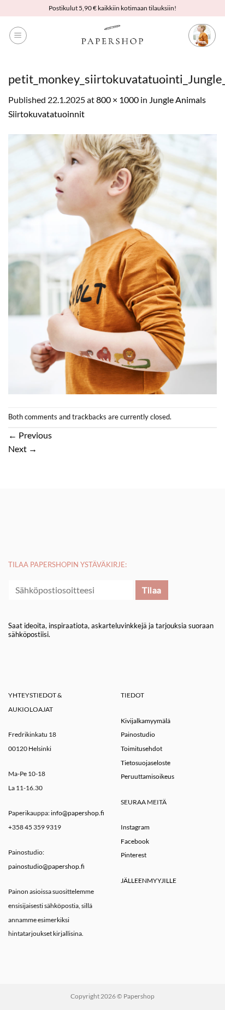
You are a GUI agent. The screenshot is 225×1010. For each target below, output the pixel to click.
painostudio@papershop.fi (46, 866)
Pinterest (133, 855)
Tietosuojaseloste (145, 763)
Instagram (135, 827)
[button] (18, 35)
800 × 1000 (117, 99)
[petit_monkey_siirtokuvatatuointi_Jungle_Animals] (112, 262)
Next (22, 448)
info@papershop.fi (77, 813)
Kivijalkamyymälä (145, 721)
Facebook (135, 841)
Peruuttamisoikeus (147, 776)
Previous (30, 435)
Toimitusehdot (141, 748)
